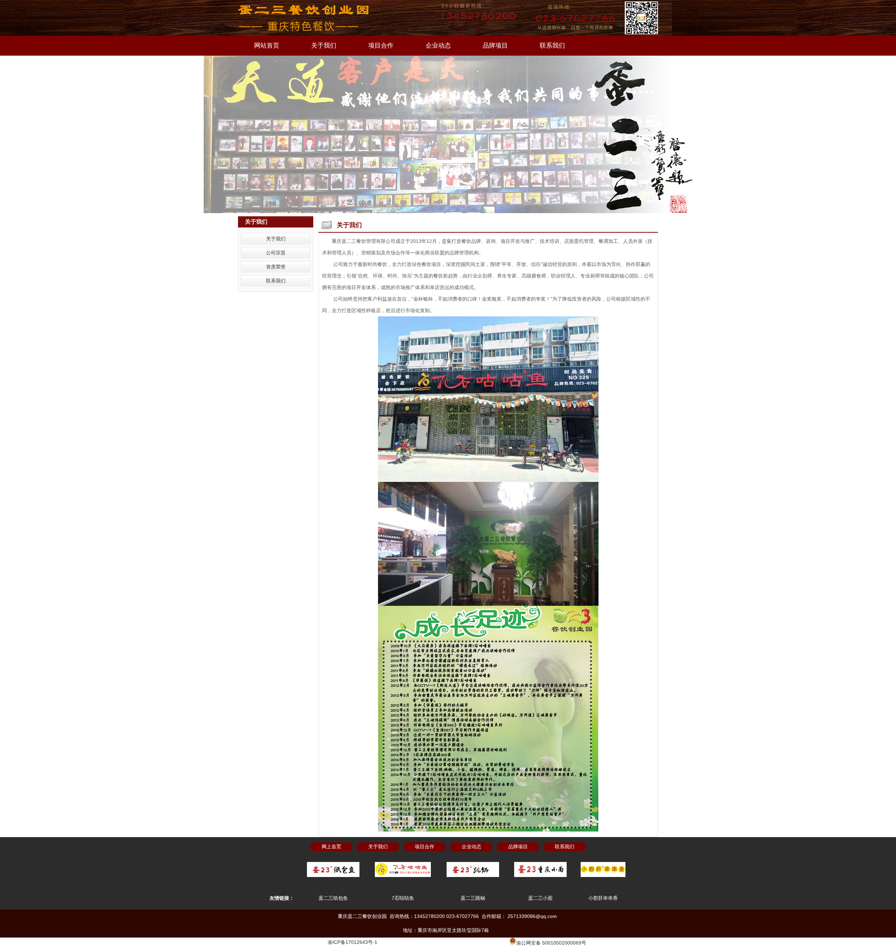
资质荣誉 (276, 266)
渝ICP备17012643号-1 (352, 942)
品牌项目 (495, 45)
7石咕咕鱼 (403, 898)
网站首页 (266, 45)
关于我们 (323, 45)
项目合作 (380, 45)
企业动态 (438, 45)
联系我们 (552, 45)
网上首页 (331, 846)
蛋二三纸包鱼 (333, 898)
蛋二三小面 (540, 898)
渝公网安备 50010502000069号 (551, 943)
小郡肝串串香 (603, 898)
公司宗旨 (276, 252)
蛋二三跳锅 (473, 898)
